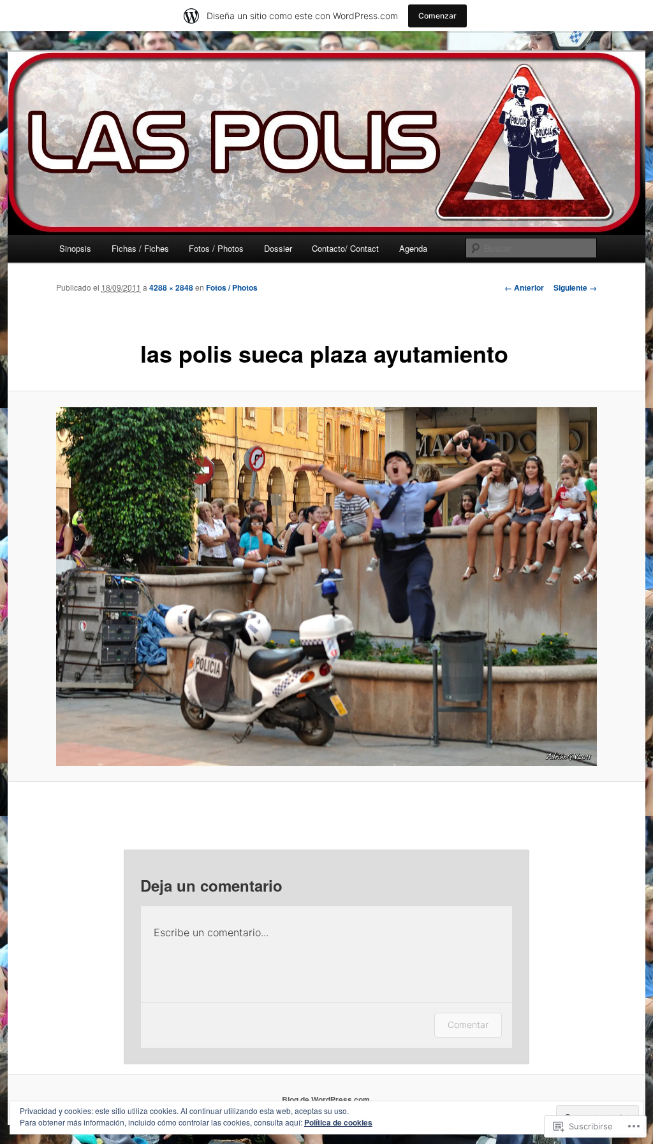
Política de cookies (338, 1122)
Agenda (413, 248)
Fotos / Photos (216, 248)
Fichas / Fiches (140, 248)
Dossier (278, 248)
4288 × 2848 (171, 287)
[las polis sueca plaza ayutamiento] (326, 586)
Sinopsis (75, 248)
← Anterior (524, 287)
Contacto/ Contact (345, 248)
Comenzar (437, 15)
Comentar (468, 1024)
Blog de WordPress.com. (327, 1099)
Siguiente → (575, 287)
